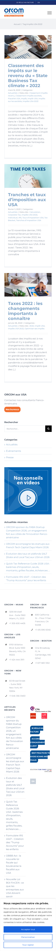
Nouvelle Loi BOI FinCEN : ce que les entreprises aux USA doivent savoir (15, 888)
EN (33, 781)
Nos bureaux (12, 409)
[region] (28, 925)
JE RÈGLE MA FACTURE (36, 730)
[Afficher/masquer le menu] (49, 13)
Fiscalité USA (14, 98)
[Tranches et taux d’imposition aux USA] (28, 176)
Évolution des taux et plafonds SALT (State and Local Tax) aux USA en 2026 (15, 787)
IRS (20, 217)
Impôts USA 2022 (30, 101)
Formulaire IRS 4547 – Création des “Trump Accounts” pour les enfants (15, 842)
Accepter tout (28, 929)
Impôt (24, 98)
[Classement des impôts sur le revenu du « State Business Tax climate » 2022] (28, 47)
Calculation (34, 212)
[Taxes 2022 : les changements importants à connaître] (28, 285)
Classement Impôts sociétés (28, 95)
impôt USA (33, 98)
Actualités (12, 93)
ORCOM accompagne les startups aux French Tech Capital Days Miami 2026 (15, 763)
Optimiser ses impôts (34, 328)
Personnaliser (28, 937)
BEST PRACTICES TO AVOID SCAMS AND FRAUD (40, 756)
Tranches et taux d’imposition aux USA (27, 199)
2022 (31, 326)
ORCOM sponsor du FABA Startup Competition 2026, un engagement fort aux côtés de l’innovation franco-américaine (14, 732)
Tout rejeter (28, 945)
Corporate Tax (14, 215)
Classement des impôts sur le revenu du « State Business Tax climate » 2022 (28, 75)
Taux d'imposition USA (33, 217)
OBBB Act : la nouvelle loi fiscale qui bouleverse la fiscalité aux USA (13, 864)
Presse (10, 457)
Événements (13, 451)
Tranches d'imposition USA (28, 220)
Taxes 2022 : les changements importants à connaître (25, 311)
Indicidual (13, 217)
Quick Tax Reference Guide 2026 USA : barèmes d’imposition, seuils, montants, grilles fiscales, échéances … (28, 567)
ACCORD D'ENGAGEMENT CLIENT (37, 742)
